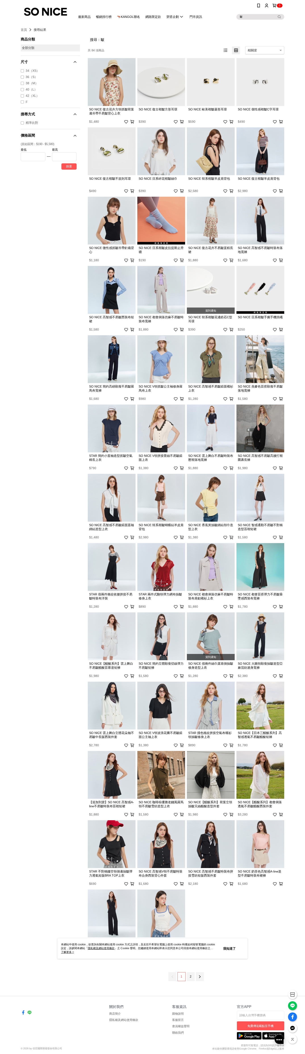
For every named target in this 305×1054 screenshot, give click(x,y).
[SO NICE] (45, 11)
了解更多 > (67, 952)
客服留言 (178, 1020)
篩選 (69, 166)
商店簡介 (115, 1013)
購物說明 (178, 1013)
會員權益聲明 (181, 1026)
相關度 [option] (252, 50)
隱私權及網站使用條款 (123, 1020)
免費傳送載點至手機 (260, 1026)
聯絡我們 (178, 1032)
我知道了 (229, 948)
